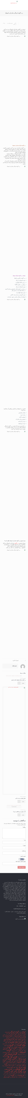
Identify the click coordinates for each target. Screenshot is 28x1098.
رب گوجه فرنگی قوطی (10, 1065)
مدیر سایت (10, 23)
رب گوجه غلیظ (23, 1057)
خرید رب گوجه (12, 1047)
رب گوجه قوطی (16, 1068)
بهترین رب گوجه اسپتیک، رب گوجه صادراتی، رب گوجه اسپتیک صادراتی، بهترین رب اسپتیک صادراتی (14, 1038)
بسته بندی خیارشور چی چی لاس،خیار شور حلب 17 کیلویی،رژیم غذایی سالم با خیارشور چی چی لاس (14, 1033)
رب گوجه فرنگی (13, 1057)
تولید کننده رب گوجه (17, 1045)
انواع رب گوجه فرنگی (18, 1032)
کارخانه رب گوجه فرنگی (9, 1077)
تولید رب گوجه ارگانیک (6, 1043)
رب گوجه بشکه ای (7, 1052)
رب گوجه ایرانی (15, 1052)
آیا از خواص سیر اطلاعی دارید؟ (19, 811)
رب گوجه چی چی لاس (16, 1070)
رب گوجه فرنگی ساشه (13, 1064)
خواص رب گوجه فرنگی (15, 1048)
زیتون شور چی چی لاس (9, 1072)
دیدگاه (24, 827)
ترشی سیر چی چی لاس (14, 1040)
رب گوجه (16, 543)
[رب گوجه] (14, 3)
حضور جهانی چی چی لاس (20, 798)
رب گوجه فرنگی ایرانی (11, 1062)
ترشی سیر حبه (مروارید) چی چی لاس (15, 1039)
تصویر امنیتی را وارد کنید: (21, 861)
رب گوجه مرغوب (9, 1069)
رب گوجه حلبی (23, 1054)
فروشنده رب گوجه (17, 1075)
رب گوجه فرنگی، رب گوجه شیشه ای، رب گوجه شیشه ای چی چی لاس (14, 1059)
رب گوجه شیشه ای (12, 1054)
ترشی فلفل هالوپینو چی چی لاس (15, 1042)
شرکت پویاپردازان (10, 1095)
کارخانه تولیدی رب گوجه (19, 1077)
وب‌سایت (24, 850)
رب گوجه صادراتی (9, 1056)
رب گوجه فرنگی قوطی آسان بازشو (19, 679)
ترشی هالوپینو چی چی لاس (16, 1043)
